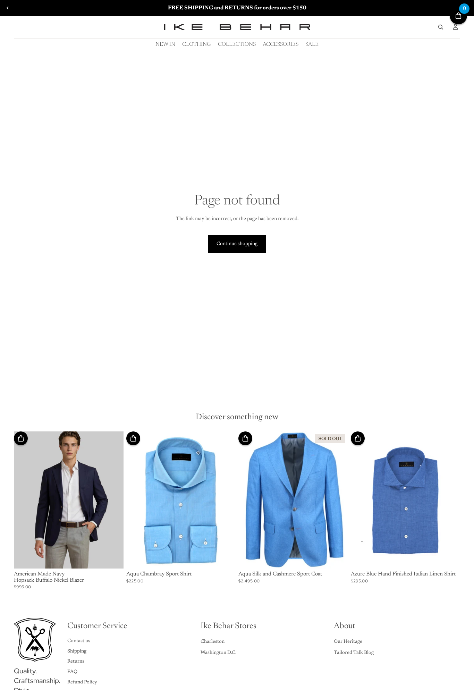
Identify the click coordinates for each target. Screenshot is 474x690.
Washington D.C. (218, 652)
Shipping (76, 651)
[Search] (440, 27)
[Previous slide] (7, 8)
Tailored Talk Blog (354, 652)
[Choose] (113, 558)
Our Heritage (348, 641)
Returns (75, 661)
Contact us (78, 641)
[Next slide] (113, 500)
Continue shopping (237, 244)
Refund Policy (82, 682)
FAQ (72, 672)
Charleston (213, 641)
